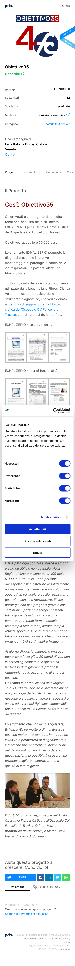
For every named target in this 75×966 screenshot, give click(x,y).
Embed (17, 886)
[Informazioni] (68, 114)
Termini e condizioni (33, 938)
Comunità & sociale (58, 124)
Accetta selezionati (37, 541)
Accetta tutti (37, 529)
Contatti (11, 154)
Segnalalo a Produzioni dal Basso (26, 913)
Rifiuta (37, 552)
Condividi (12, 74)
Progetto (10, 172)
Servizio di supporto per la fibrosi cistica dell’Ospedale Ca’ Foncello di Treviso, (32, 309)
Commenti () (31, 172)
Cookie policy (53, 938)
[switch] (64, 476)
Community (53, 172)
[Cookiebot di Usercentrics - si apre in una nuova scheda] (53, 410)
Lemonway (64, 949)
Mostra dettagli (51, 517)
